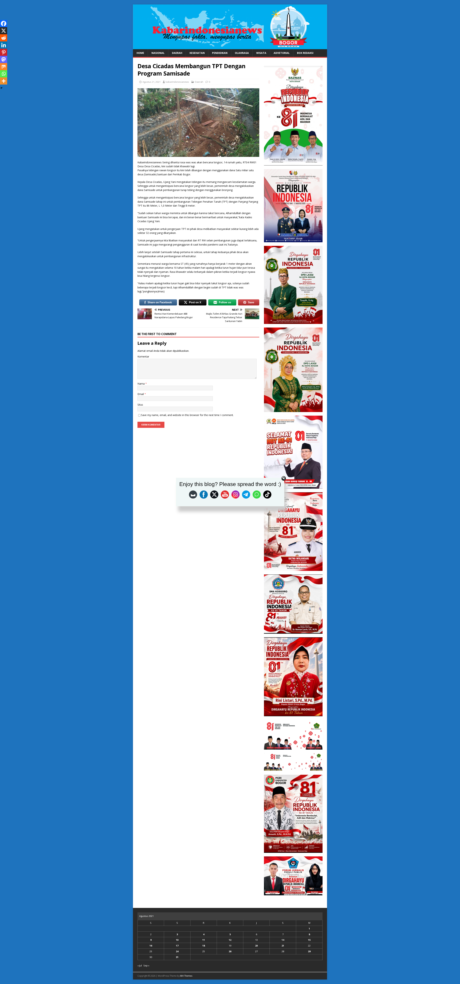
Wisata (261, 53)
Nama (141, 383)
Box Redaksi (305, 53)
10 (177, 939)
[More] (3, 81)
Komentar (143, 356)
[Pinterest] (3, 52)
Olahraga (242, 53)
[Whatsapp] (3, 73)
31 (177, 957)
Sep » (146, 965)
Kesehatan (197, 53)
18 (203, 945)
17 (177, 945)
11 (203, 939)
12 (230, 939)
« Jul (139, 965)
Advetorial (282, 53)
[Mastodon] (3, 59)
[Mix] (3, 66)
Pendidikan (219, 53)
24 (177, 951)
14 (283, 939)
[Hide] (1, 88)
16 (151, 945)
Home (140, 53)
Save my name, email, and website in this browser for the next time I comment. (187, 415)
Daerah (177, 53)
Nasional (158, 53)
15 (309, 939)
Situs (140, 404)
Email (140, 394)
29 (309, 951)
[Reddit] (3, 37)
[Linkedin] (3, 45)
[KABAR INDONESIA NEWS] (230, 47)
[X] (3, 30)
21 (283, 945)
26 (230, 951)
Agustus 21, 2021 (151, 81)
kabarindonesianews (177, 81)
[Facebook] (3, 23)
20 (256, 945)
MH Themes (186, 975)
